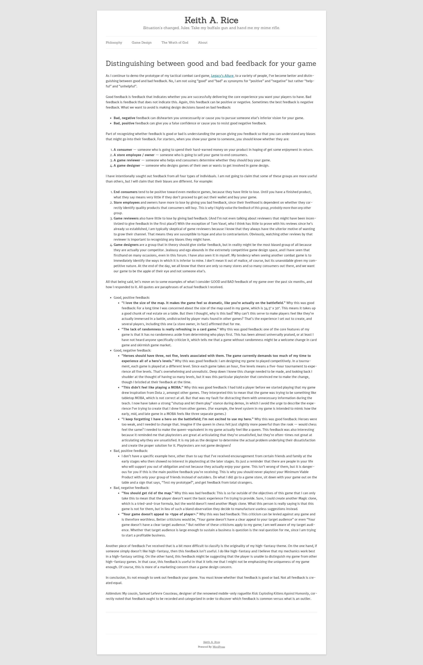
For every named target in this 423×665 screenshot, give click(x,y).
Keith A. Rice (211, 20)
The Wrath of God (174, 42)
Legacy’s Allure (222, 76)
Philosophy (114, 42)
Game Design (142, 42)
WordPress (219, 646)
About (203, 42)
